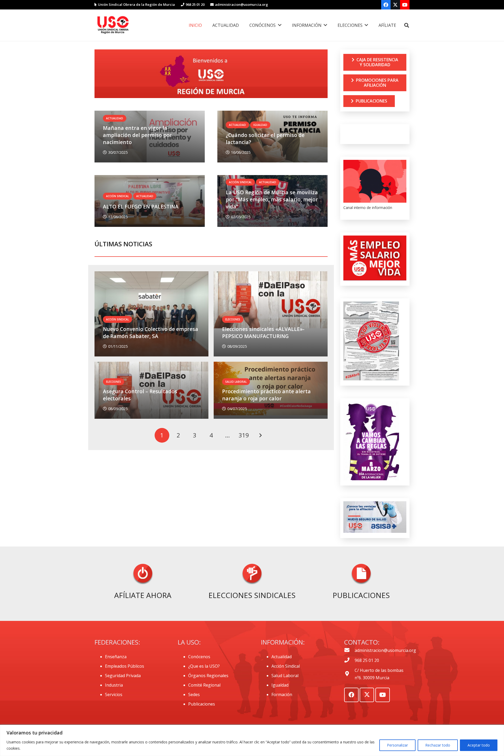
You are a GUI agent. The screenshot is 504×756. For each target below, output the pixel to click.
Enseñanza (116, 657)
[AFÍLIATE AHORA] (142, 574)
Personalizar (397, 745)
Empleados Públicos (124, 666)
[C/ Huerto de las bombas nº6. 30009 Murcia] (349, 674)
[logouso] (112, 25)
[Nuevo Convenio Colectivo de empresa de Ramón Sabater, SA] (151, 313)
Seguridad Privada (123, 675)
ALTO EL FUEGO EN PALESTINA (140, 206)
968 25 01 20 (367, 660)
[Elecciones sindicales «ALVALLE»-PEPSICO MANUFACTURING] (271, 313)
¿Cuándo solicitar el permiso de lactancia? (265, 138)
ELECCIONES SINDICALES (252, 595)
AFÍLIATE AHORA (142, 595)
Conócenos (199, 657)
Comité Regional (204, 685)
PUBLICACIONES (361, 595)
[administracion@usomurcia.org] (349, 650)
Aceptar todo (479, 745)
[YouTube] (405, 4)
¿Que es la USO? (204, 666)
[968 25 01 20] (349, 660)
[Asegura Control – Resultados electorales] (151, 390)
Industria (114, 685)
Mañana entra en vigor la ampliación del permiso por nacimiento (137, 135)
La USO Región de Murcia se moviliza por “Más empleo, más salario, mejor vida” (272, 199)
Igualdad (279, 685)
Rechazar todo (437, 745)
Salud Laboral (284, 675)
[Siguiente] (260, 435)
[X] (395, 4)
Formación (281, 694)
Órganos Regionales (208, 675)
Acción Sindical (285, 666)
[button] (406, 25)
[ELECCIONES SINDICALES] (252, 574)
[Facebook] (386, 4)
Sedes (194, 694)
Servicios (113, 694)
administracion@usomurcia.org (385, 650)
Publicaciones (201, 704)
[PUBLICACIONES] (361, 574)
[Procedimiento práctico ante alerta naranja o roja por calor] (271, 390)
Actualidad (281, 657)
